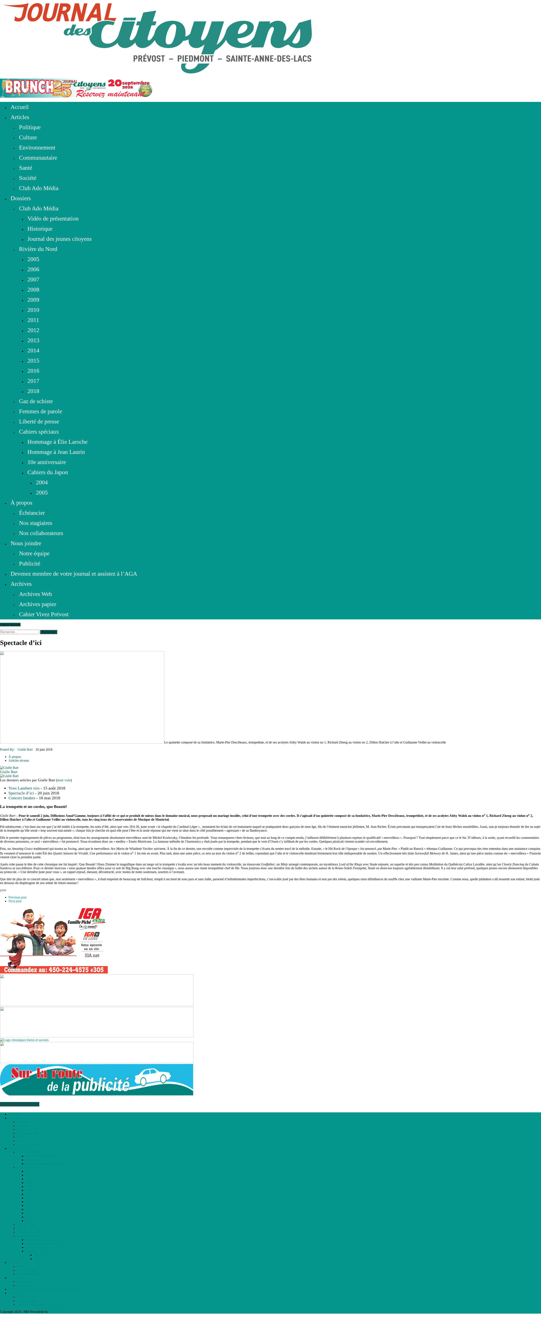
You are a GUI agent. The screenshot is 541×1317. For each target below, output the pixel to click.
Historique (39, 228)
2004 (42, 482)
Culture (28, 137)
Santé (25, 167)
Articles (20, 117)
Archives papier (37, 604)
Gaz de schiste (36, 401)
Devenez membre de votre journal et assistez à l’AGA (74, 573)
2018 (33, 391)
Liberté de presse (39, 421)
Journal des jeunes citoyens (59, 238)
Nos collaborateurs (41, 533)
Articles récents (18, 760)
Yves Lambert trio (24, 788)
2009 (33, 299)
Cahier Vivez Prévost (44, 614)
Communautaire (38, 157)
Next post (14, 901)
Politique (30, 127)
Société (27, 178)
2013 (33, 340)
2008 (33, 289)
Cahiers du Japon (47, 472)
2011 (33, 320)
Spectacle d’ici (21, 793)
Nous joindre (26, 543)
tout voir (64, 780)
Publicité (29, 563)
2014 (33, 350)
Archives (21, 583)
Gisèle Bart (25, 749)
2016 (33, 370)
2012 (33, 330)
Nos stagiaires (35, 523)
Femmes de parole (40, 411)
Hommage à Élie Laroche (57, 441)
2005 (33, 259)
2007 (33, 279)
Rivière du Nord (38, 249)
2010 (33, 310)
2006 (33, 269)
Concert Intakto (21, 797)
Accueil (20, 107)
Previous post (17, 897)
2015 (33, 360)
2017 (33, 381)
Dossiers (21, 198)
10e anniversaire (46, 462)
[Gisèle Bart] (9, 767)
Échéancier (32, 512)
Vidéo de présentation (53, 218)
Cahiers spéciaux (39, 431)
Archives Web (35, 594)
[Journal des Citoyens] (270, 39)
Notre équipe (34, 553)
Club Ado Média (38, 188)
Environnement (37, 147)
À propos (21, 502)
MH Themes (59, 1311)
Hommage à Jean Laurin (56, 452)
